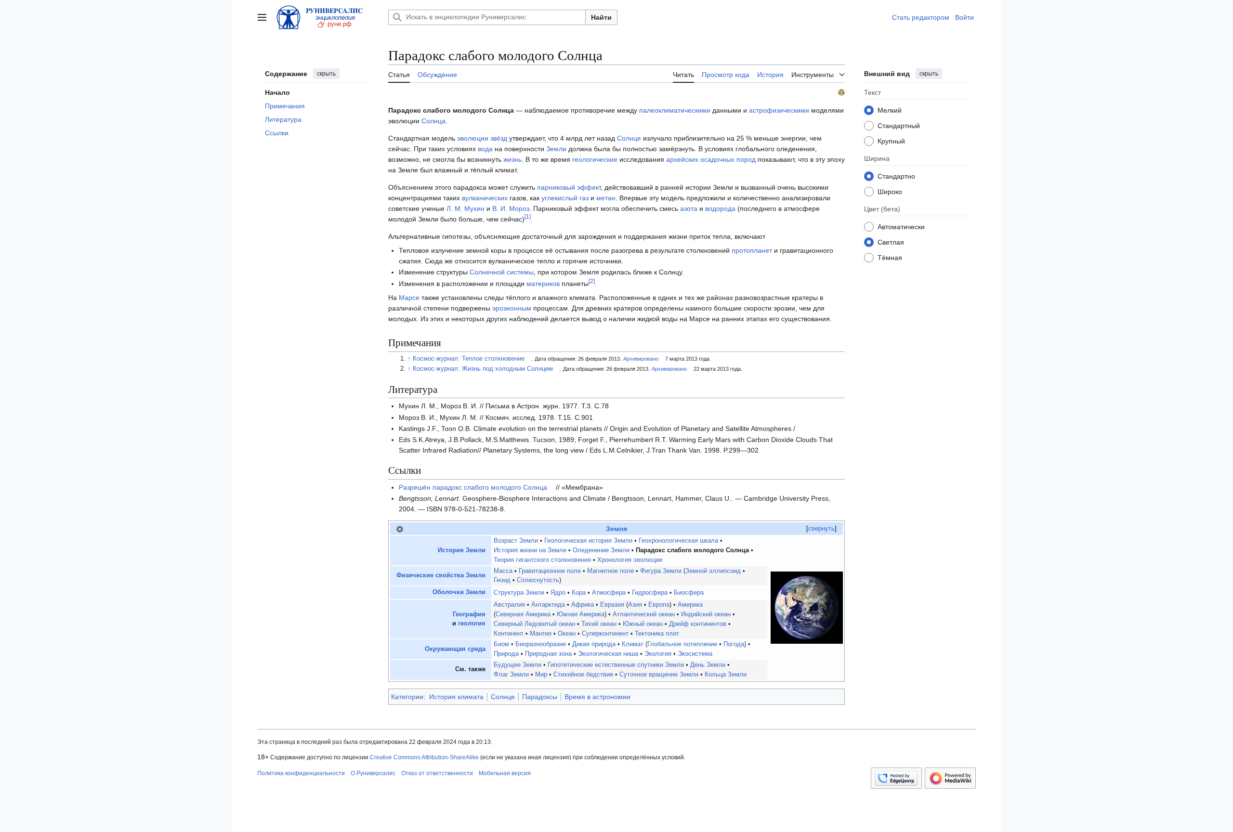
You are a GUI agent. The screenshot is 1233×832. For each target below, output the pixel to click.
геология (471, 623)
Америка (690, 604)
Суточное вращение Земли (658, 674)
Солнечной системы (502, 272)
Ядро (558, 592)
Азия (635, 604)
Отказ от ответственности (437, 773)
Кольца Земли (726, 674)
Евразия (612, 604)
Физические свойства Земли (440, 575)
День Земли (707, 665)
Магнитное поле (610, 571)
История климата (456, 697)
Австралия (509, 604)
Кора (579, 592)
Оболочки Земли (459, 592)
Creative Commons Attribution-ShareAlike (424, 757)
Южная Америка (580, 614)
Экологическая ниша (608, 653)
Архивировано (640, 359)
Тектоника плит (657, 633)
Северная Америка (523, 614)
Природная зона (548, 653)
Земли (556, 149)
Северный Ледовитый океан (534, 624)
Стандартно (896, 176)
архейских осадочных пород (711, 159)
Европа (658, 604)
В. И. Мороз (510, 208)
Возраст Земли (516, 540)
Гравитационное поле (550, 571)
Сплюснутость (538, 580)
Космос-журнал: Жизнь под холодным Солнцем (483, 368)
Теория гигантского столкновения (542, 560)
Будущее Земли (517, 665)
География (469, 614)
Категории (407, 697)
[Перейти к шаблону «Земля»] (399, 528)
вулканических (485, 198)
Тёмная (890, 257)
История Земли (461, 550)
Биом (501, 644)
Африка (582, 604)
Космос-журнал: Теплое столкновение (469, 358)
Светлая (891, 242)
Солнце (629, 138)
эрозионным (511, 308)
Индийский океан (706, 614)
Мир (541, 674)
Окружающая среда (455, 649)
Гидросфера (650, 592)
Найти (601, 17)
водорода (720, 208)
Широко (890, 191)
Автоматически (901, 226)
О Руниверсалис (373, 773)
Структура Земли (519, 592)
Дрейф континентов (697, 624)
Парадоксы (539, 697)
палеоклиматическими (674, 110)
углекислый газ (565, 198)
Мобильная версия (505, 773)
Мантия (540, 633)
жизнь (512, 159)
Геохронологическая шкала (678, 540)
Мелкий (890, 110)
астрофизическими (779, 110)
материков (543, 283)
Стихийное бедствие (583, 674)
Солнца (433, 121)
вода (485, 149)
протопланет (752, 250)
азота (688, 208)
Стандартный (899, 125)
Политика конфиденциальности (301, 773)
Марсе (409, 297)
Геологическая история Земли (588, 540)
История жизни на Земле (530, 550)
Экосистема (695, 653)
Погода (733, 644)
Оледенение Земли (601, 550)
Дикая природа (594, 644)
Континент (509, 633)
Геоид (502, 580)
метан (606, 198)
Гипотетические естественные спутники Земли (616, 665)
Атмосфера (609, 592)
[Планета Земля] (807, 607)
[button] (262, 17)
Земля (616, 529)
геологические (594, 159)
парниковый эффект (569, 187)
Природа (506, 653)
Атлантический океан (644, 614)
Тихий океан (598, 624)
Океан (567, 633)
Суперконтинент (605, 633)
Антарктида (548, 604)
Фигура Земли (661, 571)
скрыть (326, 73)
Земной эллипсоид (713, 571)
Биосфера (689, 592)
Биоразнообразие (540, 644)
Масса (503, 571)
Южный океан (643, 624)
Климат (632, 644)
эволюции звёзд (482, 138)
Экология (657, 653)
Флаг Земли (511, 674)
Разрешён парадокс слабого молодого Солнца (473, 487)
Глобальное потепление (682, 644)
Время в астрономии (597, 697)
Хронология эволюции (629, 560)
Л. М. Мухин (465, 208)
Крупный (891, 140)
